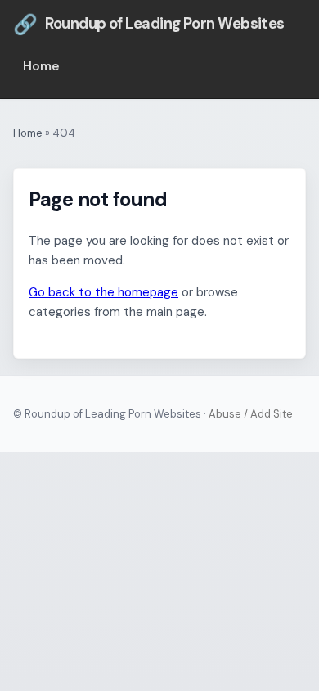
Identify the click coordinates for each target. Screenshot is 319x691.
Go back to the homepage (103, 292)
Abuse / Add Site (251, 414)
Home (41, 66)
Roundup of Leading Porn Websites (149, 24)
